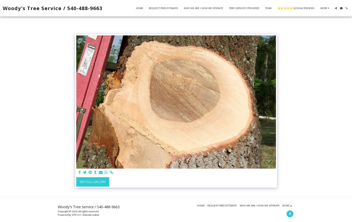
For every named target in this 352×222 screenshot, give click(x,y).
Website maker (90, 214)
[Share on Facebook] (80, 172)
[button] (335, 8)
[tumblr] (95, 172)
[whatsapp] (106, 172)
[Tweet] (85, 172)
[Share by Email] (101, 172)
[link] (111, 172)
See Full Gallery (93, 182)
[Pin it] (90, 172)
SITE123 (76, 214)
